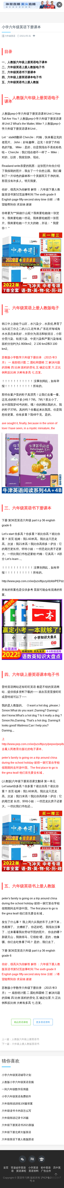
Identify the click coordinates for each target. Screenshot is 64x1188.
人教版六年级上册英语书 (25, 1039)
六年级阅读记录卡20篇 (15, 1117)
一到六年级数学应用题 (15, 1089)
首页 (5, 1167)
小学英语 (33, 1167)
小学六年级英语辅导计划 (16, 1074)
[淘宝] (32, 1159)
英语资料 (34, 1170)
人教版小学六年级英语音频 (18, 1082)
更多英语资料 (43, 1022)
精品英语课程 (21, 1022)
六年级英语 (10, 36)
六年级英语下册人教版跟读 (18, 1139)
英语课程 (21, 1170)
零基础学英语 (18, 1167)
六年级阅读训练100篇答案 (17, 1103)
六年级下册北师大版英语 (16, 1132)
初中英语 (46, 1167)
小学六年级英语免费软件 (16, 1096)
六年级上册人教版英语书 (25, 1043)
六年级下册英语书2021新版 (18, 1124)
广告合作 (46, 1170)
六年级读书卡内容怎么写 (16, 1110)
